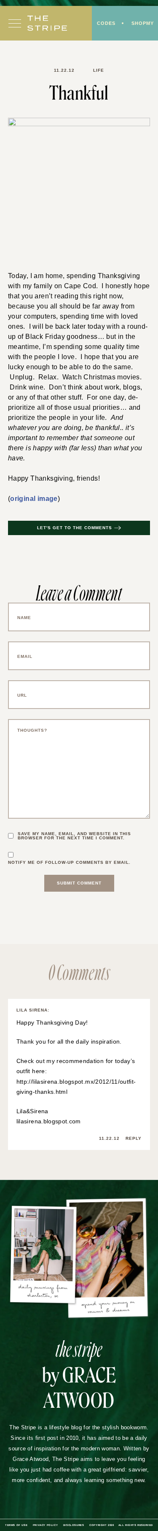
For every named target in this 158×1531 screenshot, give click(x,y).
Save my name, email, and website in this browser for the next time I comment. (77, 826)
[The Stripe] (47, 24)
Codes (104, 24)
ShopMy (142, 24)
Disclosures (92, 1515)
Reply (133, 1128)
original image (33, 488)
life (97, 70)
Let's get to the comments (74, 518)
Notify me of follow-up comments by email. (72, 852)
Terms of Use (32, 1515)
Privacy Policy (62, 1515)
